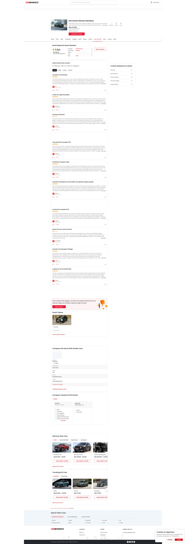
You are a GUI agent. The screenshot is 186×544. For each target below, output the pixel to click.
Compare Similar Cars (59, 389)
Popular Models (85, 516)
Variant (116, 25)
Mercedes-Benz (56, 522)
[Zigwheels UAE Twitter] (130, 542)
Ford (104, 522)
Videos (110, 39)
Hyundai (105, 520)
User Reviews (97, 39)
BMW (70, 522)
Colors (90, 39)
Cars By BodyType (72, 516)
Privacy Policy (103, 532)
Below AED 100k (64, 440)
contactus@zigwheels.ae (129, 532)
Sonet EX (57, 403)
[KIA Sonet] (57, 355)
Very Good (70, 50)
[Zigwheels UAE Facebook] (128, 542)
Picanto (76, 491)
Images (74, 39)
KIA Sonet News (114, 84)
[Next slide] (107, 453)
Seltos (55, 491)
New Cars (56, 508)
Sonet (52, 39)
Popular (56, 476)
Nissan (70, 520)
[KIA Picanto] (82, 484)
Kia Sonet (56, 327)
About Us (81, 532)
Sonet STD (77, 403)
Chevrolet (88, 522)
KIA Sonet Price (114, 73)
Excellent (70, 48)
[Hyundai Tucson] (82, 447)
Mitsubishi (88, 520)
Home (52, 508)
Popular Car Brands (57, 516)
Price (57, 39)
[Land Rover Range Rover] (102, 447)
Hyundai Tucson (78, 454)
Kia (120, 520)
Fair (69, 54)
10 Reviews (75, 31)
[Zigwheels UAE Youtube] (132, 542)
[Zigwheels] (32, 2)
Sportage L (97, 491)
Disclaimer (103, 535)
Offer (61, 39)
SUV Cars (60, 466)
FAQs (104, 39)
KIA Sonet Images (115, 81)
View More (63, 420)
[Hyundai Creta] (61, 447)
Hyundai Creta (57, 454)
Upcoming (64, 476)
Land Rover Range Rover (100, 454)
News (79, 39)
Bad (69, 55)
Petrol (55, 399)
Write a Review (100, 49)
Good (69, 52)
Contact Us (82, 535)
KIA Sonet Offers (115, 77)
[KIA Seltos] (61, 484)
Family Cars (74, 440)
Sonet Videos (60, 334)
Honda (121, 522)
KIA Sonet (54, 360)
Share (121, 25)
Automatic (84, 440)
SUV (55, 440)
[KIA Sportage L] (102, 484)
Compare (111, 25)
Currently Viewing (57, 384)
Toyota (53, 520)
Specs (85, 39)
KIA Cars (59, 502)
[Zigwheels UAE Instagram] (134, 542)
